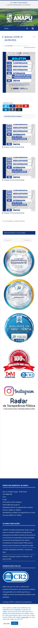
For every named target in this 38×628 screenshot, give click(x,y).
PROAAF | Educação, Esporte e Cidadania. (16, 556)
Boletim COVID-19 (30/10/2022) (14, 180)
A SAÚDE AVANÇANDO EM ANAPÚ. (18, 5)
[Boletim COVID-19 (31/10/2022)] (19, 134)
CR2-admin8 (8, 46)
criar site (15, 587)
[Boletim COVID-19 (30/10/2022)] (19, 167)
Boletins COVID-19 (29, 47)
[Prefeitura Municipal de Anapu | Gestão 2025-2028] (19, 17)
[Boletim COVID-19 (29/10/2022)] (19, 200)
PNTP (11, 602)
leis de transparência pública (22, 594)
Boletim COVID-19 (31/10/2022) (14, 147)
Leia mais (25, 617)
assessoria (25, 589)
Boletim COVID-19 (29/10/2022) (14, 213)
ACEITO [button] (14, 623)
